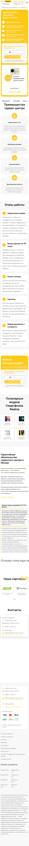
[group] (7, 590)
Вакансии (4, 742)
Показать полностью (7, 497)
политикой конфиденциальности (17, 61)
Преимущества (6, 101)
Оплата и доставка (7, 736)
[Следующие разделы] (27, 101)
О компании (4, 745)
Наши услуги (5, 751)
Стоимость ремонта (7, 734)
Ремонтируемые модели (8, 748)
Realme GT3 (4, 775)
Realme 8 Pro (5, 770)
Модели (25, 101)
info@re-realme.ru (10, 626)
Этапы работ (16, 101)
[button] (22, 578)
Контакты (4, 739)
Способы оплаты (6, 759)
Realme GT (4, 780)
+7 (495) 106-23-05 (18, 1)
